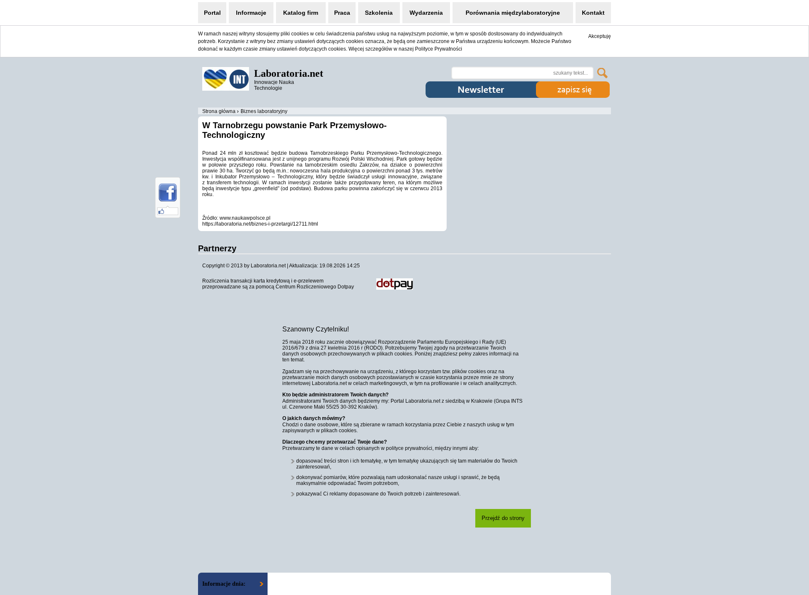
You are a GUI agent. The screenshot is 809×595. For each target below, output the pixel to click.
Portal (212, 12)
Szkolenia (379, 12)
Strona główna (219, 111)
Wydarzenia (426, 12)
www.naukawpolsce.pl (245, 218)
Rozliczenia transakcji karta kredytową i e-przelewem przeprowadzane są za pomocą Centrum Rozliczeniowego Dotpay (278, 284)
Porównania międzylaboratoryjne (513, 12)
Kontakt (593, 12)
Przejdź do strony (503, 518)
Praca (342, 12)
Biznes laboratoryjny (264, 111)
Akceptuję (599, 36)
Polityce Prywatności (438, 49)
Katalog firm (300, 12)
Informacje (251, 12)
